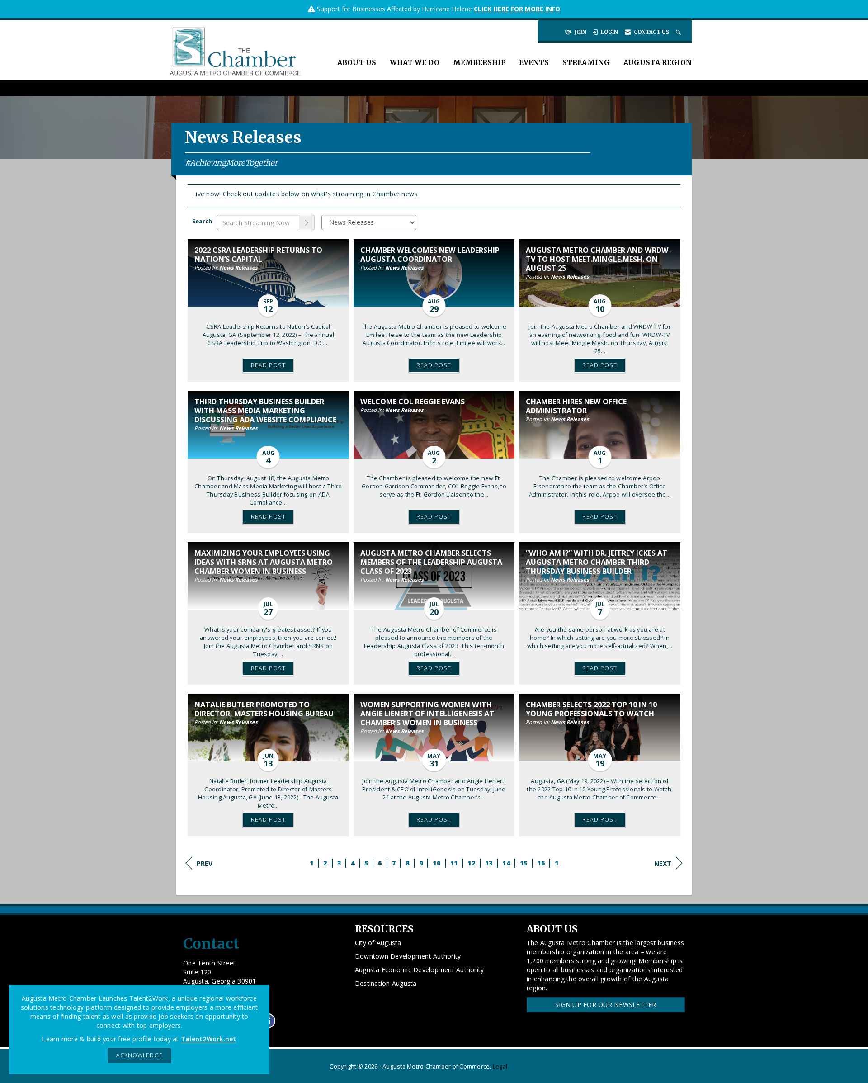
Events (534, 62)
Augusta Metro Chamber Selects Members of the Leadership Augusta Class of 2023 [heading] (431, 562)
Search (202, 221)
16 (541, 863)
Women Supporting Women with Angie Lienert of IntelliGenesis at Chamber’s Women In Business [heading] (427, 714)
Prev (204, 863)
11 (454, 863)
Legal (500, 1066)
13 (489, 863)
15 (524, 863)
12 (471, 863)
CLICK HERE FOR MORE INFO (517, 9)
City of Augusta (378, 942)
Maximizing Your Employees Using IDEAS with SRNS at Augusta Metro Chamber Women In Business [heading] (263, 562)
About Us (356, 62)
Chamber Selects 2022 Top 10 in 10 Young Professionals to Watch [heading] (591, 709)
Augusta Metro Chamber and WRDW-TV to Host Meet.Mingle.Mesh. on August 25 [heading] (598, 259)
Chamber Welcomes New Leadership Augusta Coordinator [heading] (430, 254)
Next (662, 863)
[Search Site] (679, 32)
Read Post (268, 365)
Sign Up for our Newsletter (605, 1004)
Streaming (586, 62)
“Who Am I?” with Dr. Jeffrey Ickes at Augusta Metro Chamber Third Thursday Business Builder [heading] (596, 562)
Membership (479, 62)
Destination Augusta (386, 983)
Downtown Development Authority (408, 956)
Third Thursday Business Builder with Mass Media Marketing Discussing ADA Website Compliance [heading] (265, 411)
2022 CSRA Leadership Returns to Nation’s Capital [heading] (258, 254)
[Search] (307, 222)
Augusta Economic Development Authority (419, 969)
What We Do (414, 62)
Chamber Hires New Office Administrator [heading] (576, 406)
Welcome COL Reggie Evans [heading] (412, 402)
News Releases (238, 267)
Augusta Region (657, 62)
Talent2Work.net (208, 1039)
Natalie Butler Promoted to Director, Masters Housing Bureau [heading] (264, 709)
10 (436, 863)
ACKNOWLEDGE (139, 1055)
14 (506, 863)
